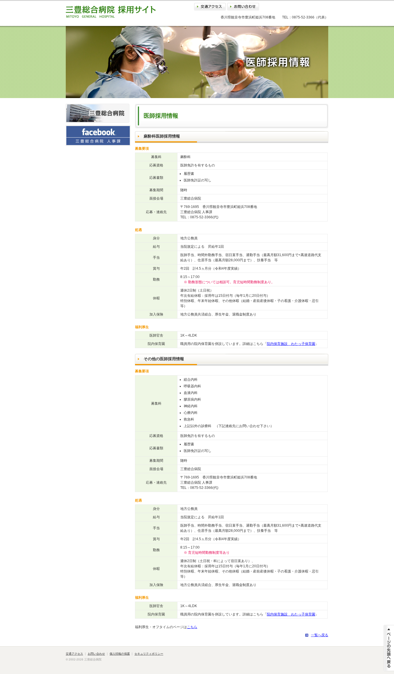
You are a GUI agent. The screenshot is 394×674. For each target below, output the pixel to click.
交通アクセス (210, 6)
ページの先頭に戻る (389, 648)
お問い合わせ (243, 6)
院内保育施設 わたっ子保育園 (291, 344)
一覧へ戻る (319, 635)
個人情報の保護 (120, 653)
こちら (192, 627)
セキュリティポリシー (148, 653)
